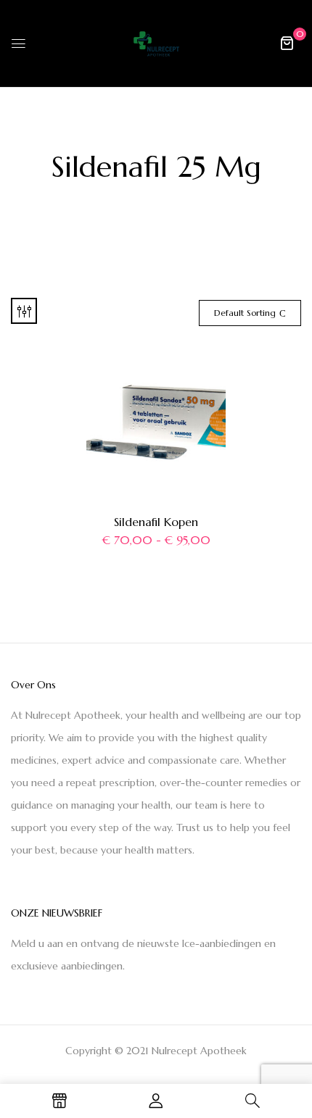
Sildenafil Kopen (156, 521)
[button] (286, 42)
